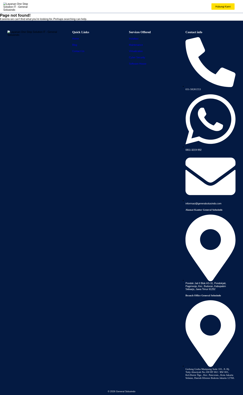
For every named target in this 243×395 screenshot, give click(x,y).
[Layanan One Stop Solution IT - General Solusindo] (18, 6)
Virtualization (136, 51)
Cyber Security (137, 57)
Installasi (133, 38)
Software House (137, 63)
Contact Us (78, 51)
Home (75, 38)
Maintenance (136, 44)
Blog (74, 44)
